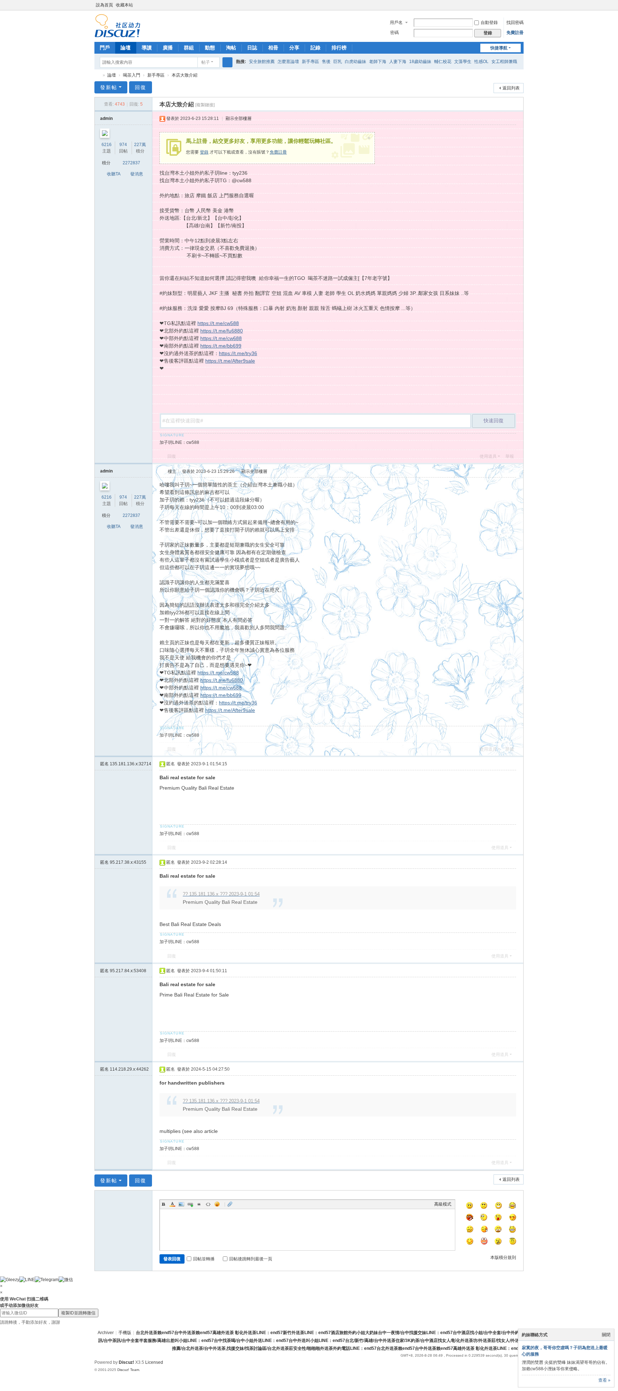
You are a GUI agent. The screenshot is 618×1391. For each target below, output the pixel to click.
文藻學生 (462, 61)
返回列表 (511, 88)
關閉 (606, 1334)
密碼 (394, 32)
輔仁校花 (442, 61)
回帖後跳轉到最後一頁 (250, 1258)
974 (123, 144)
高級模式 (442, 1204)
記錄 (315, 47)
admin (106, 118)
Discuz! (126, 1362)
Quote (199, 1204)
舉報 (509, 456)
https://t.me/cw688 (221, 338)
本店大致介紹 (184, 75)
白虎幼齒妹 (355, 61)
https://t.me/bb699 (220, 346)
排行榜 (339, 47)
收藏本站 (124, 5)
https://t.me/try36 (238, 353)
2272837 (131, 162)
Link (190, 1204)
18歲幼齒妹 (420, 61)
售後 (326, 61)
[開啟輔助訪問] (513, 5)
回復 (140, 87)
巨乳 (337, 61)
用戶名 (396, 22)
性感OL (481, 61)
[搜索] (227, 62)
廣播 (168, 47)
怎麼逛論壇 (288, 61)
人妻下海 (397, 61)
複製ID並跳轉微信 (78, 1312)
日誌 (252, 47)
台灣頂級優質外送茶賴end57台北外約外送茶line (97, 75)
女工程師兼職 (504, 61)
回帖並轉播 (204, 1258)
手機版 (124, 1332)
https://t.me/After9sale (230, 361)
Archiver (106, 1332)
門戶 (105, 47)
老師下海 (377, 61)
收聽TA (114, 173)
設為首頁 (104, 5)
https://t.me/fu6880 (221, 331)
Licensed (154, 1362)
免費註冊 (515, 32)
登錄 (204, 152)
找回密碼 (515, 22)
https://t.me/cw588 (218, 323)
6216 (107, 144)
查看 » (604, 1380)
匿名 (125, 763)
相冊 (273, 47)
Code (208, 1204)
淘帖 (231, 47)
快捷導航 (498, 47)
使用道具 (488, 456)
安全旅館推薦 (262, 61)
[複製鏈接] (205, 104)
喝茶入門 (131, 75)
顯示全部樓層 (238, 118)
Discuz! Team (128, 1370)
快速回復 (494, 420)
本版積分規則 (503, 1257)
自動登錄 (489, 22)
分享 (294, 47)
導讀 (147, 47)
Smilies (217, 1204)
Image (181, 1204)
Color (172, 1204)
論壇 (126, 47)
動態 (210, 47)
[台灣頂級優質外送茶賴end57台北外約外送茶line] (117, 25)
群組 (189, 47)
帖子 (205, 62)
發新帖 (108, 87)
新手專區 (310, 61)
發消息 (136, 173)
